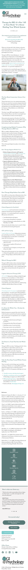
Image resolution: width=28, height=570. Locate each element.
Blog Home (14, 473)
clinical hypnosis (11, 65)
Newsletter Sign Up (14, 468)
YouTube (14, 478)
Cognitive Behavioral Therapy (8, 233)
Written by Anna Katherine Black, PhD (14, 39)
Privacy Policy (4, 568)
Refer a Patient (14, 457)
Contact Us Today (8, 532)
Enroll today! (13, 381)
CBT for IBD (4, 276)
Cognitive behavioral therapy (9, 153)
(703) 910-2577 (5, 535)
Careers (9, 568)
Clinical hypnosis (5, 210)
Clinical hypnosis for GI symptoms (9, 291)
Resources (14, 462)
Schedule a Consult (14, 452)
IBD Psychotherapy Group (9, 378)
